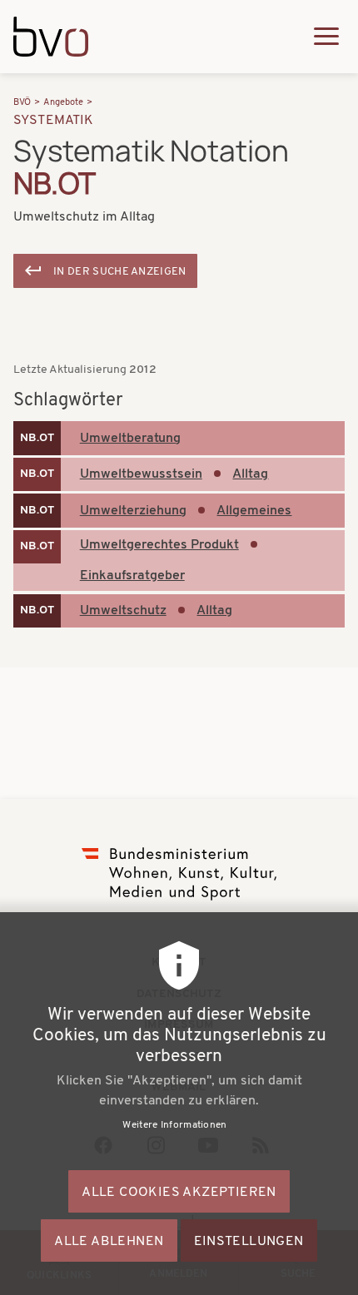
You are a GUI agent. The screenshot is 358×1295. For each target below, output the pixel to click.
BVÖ (22, 102)
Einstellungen (249, 1241)
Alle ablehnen (108, 1241)
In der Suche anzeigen (119, 271)
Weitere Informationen (174, 1125)
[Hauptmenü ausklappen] (326, 36)
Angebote (63, 102)
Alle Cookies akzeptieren (179, 1192)
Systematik (53, 120)
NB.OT (37, 438)
